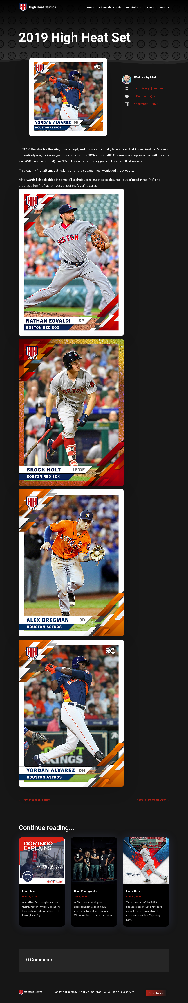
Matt (154, 77)
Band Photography (85, 891)
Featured (158, 88)
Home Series (134, 891)
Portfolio (132, 7)
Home (90, 7)
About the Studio (110, 7)
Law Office (28, 891)
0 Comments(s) (144, 96)
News (150, 7)
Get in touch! (156, 993)
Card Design (142, 88)
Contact (164, 7)
